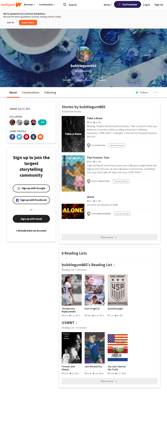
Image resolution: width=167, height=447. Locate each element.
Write (107, 4)
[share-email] (40, 137)
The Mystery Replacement (69, 310)
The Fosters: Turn (98, 157)
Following (50, 92)
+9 (42, 122)
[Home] (11, 4)
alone (90, 197)
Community (46, 4)
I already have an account (31, 230)
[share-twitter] (19, 137)
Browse (28, 4)
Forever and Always (68, 368)
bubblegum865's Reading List (87, 264)
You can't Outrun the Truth (117, 368)
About (13, 92)
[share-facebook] (12, 137)
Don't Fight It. (92, 308)
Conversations (30, 92)
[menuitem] (142, 92)
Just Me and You (93, 366)
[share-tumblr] (33, 137)
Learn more (28, 22)
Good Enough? (115, 308)
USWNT (68, 322)
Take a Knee (94, 118)
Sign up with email (31, 218)
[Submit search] (65, 4)
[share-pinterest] (26, 137)
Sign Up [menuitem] (158, 4)
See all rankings (116, 145)
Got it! (10, 22)
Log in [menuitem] (146, 4)
